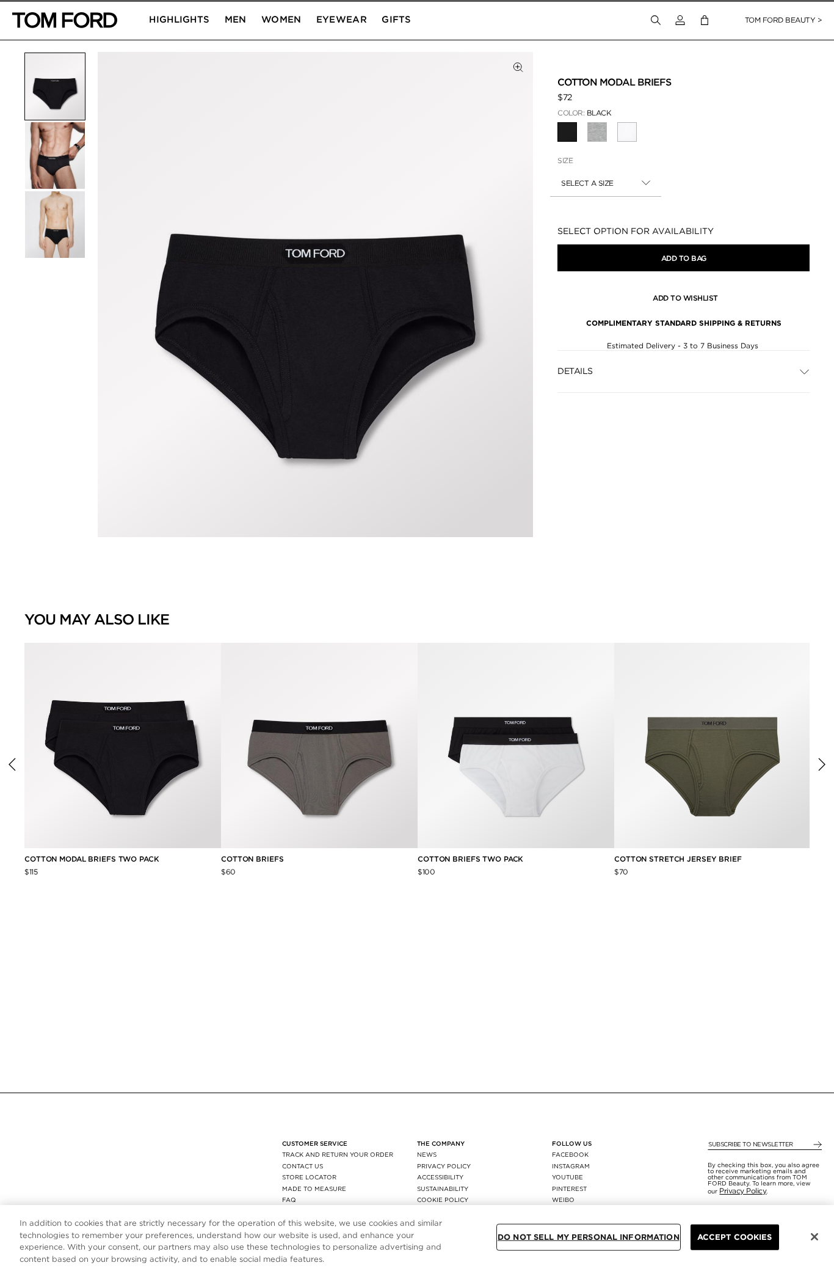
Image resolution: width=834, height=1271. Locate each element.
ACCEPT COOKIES (734, 1237)
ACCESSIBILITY (440, 1177)
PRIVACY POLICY (444, 1166)
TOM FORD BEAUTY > (783, 19)
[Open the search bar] (656, 20)
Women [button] (281, 19)
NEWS (427, 1154)
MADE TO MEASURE (314, 1188)
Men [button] (236, 19)
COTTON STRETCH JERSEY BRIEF (678, 858)
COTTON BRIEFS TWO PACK (470, 858)
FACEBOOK (570, 1154)
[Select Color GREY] (597, 132)
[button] (680, 20)
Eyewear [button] (341, 19)
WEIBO (563, 1199)
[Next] (822, 764)
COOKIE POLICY (442, 1199)
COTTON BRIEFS (252, 858)
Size (565, 160)
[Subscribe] (816, 1145)
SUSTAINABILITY (442, 1188)
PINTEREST (569, 1188)
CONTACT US (302, 1166)
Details (575, 371)
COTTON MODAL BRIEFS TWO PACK (91, 858)
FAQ (289, 1199)
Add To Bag (683, 258)
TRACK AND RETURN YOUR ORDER (337, 1154)
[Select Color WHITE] (627, 132)
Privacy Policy (742, 1190)
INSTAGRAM (571, 1166)
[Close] (814, 1236)
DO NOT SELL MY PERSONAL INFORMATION (589, 1237)
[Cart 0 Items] (704, 20)
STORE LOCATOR (309, 1177)
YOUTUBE (567, 1177)
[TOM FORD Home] (64, 20)
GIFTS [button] (397, 19)
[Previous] (12, 764)
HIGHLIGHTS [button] (179, 19)
